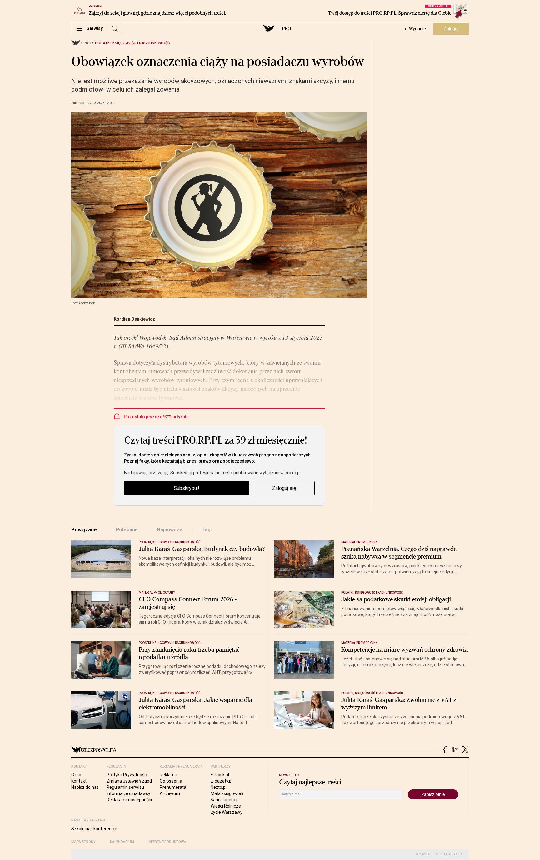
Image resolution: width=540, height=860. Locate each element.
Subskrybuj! (186, 488)
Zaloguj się (284, 488)
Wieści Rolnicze (226, 805)
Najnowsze (169, 530)
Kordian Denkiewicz (134, 318)
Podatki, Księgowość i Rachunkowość (132, 43)
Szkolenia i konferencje (94, 828)
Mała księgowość (227, 793)
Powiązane (84, 530)
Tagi (207, 530)
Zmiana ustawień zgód (129, 780)
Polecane (127, 530)
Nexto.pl (219, 787)
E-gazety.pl (221, 780)
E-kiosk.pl (220, 774)
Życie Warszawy (226, 812)
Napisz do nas (85, 787)
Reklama (168, 774)
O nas (76, 774)
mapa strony (83, 842)
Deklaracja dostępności (129, 799)
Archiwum (170, 793)
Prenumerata (173, 787)
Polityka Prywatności (127, 774)
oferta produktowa (167, 842)
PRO (286, 29)
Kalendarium (122, 842)
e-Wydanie (415, 28)
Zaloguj (451, 28)
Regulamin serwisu (125, 787)
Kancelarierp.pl (225, 799)
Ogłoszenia (171, 780)
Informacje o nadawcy (128, 793)
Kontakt (79, 780)
